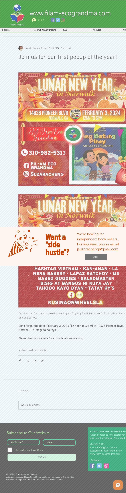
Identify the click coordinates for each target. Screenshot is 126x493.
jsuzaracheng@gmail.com (97, 249)
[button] (96, 257)
